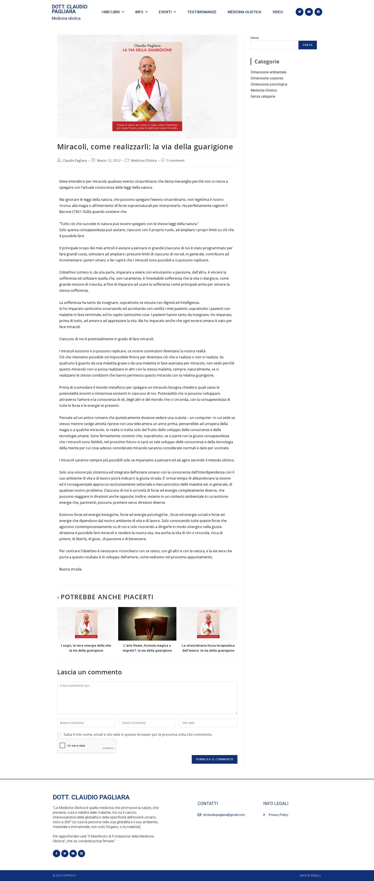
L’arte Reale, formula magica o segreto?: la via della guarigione (147, 648)
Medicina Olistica (143, 160)
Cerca (255, 38)
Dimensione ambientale (268, 72)
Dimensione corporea (267, 78)
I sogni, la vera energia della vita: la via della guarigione (86, 648)
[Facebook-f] (56, 853)
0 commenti (176, 160)
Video (277, 12)
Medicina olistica (66, 18)
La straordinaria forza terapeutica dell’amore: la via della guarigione (208, 648)
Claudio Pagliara (75, 160)
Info (139, 12)
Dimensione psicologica (269, 84)
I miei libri (111, 12)
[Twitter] (299, 12)
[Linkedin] (81, 853)
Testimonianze (201, 12)
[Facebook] (318, 12)
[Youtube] (309, 12)
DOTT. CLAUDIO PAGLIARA (69, 9)
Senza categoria (263, 96)
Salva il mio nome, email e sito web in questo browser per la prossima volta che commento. (138, 734)
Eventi (165, 12)
